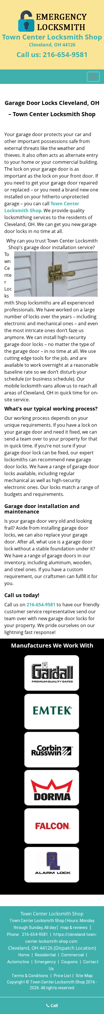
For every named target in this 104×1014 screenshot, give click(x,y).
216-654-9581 (65, 54)
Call (53, 1005)
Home (23, 955)
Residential (45, 955)
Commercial (72, 955)
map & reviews (74, 927)
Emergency (45, 962)
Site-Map (84, 975)
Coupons (69, 962)
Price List (62, 975)
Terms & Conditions (30, 975)
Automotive (18, 962)
